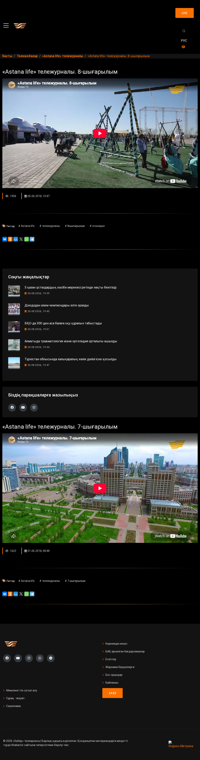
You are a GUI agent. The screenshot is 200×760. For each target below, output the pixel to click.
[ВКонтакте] (4, 239)
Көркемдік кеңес (116, 643)
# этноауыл (97, 225)
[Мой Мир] (15, 239)
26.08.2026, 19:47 (39, 365)
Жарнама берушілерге (120, 667)
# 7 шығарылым (75, 580)
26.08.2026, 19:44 (39, 347)
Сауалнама (13, 706)
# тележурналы (49, 225)
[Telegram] (32, 239)
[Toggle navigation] (6, 25)
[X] (21, 239)
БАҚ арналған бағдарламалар (125, 651)
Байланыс (112, 682)
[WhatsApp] (26, 239)
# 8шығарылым (75, 225)
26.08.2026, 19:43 (39, 311)
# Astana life (26, 225)
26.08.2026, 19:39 (39, 293)
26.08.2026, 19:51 (39, 329)
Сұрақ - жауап (15, 698)
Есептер (110, 659)
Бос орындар (113, 674)
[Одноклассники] (10, 239)
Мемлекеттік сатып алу (21, 690)
